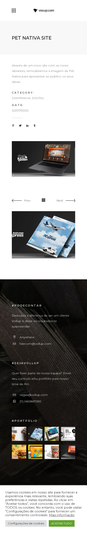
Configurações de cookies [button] (26, 523)
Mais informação (62, 515)
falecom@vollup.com (35, 344)
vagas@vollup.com (34, 395)
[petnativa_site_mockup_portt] (43, 158)
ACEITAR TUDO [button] (61, 523)
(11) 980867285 (30, 401)
